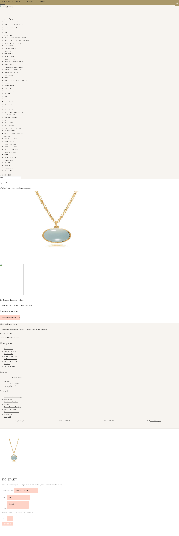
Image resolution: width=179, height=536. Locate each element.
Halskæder (9, 35)
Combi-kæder (10, 48)
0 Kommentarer (25, 188)
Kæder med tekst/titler (15, 38)
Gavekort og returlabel (11, 412)
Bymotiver (10, 59)
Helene (8, 94)
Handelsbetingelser (10, 409)
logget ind (12, 305)
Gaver (7, 136)
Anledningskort (12, 117)
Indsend (7, 524)
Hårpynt (9, 123)
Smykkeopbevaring (13, 128)
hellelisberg (6, 188)
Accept (4, 512)
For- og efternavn (8, 490)
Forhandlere (8, 399)
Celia (7, 83)
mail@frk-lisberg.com (12, 338)
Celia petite (10, 86)
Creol (8, 107)
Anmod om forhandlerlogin (13, 397)
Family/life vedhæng (14, 62)
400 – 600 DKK (10, 144)
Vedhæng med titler (14, 67)
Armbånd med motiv (14, 24)
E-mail (4, 497)
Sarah (7, 99)
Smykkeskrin (10, 131)
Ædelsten (9, 30)
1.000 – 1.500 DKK (11, 149)
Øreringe (8, 102)
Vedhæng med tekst (13, 70)
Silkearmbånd (11, 27)
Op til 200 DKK (11, 139)
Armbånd (8, 19)
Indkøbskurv (16, 386)
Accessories (9, 115)
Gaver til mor (8, 349)
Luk (177, 3)
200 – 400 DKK (10, 141)
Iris (6, 96)
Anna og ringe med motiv (16, 80)
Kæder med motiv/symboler (17, 40)
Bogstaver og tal (13, 56)
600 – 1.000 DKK (11, 147)
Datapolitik (7, 417)
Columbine (10, 91)
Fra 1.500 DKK (10, 152)
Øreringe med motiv (14, 112)
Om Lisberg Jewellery (11, 402)
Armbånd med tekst (13, 22)
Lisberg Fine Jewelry (13, 133)
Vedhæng (8, 54)
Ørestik (8, 104)
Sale (6, 155)
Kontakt (6, 404)
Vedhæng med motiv (14, 72)
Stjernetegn (10, 64)
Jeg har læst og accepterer (24, 512)
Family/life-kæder (13, 43)
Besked (4, 508)
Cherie (8, 88)
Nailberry (9, 125)
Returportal (8, 414)
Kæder (8, 51)
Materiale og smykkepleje (12, 407)
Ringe (6, 78)
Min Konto (15, 383)
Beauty (8, 120)
